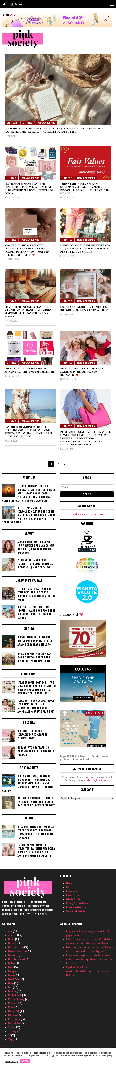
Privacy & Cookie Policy (77, 903)
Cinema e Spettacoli (17, 951)
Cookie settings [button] (11, 1061)
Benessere (12, 122)
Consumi (12, 955)
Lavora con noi (72, 895)
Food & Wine (14, 979)
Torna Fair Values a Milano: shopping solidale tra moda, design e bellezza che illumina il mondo (84, 188)
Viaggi (11, 1039)
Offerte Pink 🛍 (73, 899)
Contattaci (71, 887)
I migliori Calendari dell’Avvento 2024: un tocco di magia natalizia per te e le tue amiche (85, 248)
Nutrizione (13, 1015)
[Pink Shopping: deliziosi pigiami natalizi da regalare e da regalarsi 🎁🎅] (85, 348)
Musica (11, 1007)
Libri (10, 987)
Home (69, 883)
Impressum (71, 891)
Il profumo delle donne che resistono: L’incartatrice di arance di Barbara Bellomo (87, 971)
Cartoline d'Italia (16, 947)
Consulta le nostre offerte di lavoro (87, 514)
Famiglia (12, 971)
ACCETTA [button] (25, 1061)
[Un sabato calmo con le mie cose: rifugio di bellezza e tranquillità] (85, 286)
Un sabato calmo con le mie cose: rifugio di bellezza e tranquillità (85, 308)
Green (11, 983)
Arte (10, 931)
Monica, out (13, 1003)
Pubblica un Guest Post (77, 907)
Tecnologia (13, 1031)
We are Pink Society (75, 911)
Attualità (12, 935)
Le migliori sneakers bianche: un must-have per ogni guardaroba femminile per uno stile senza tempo (28, 311)
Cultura (11, 963)
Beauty (11, 939)
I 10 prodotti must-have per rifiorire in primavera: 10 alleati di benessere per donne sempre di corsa (29, 188)
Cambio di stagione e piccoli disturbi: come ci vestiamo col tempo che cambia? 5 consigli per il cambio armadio (29, 431)
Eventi (11, 967)
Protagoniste (14, 1019)
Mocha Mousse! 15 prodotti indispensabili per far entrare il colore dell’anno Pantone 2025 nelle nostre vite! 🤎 (28, 250)
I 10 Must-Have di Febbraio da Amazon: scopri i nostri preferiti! (29, 370)
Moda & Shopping (46, 122)
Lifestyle (27, 122)
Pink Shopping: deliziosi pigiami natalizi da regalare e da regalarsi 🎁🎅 (83, 371)
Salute (11, 1027)
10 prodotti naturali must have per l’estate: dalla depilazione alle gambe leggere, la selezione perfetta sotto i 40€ (54, 130)
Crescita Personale (17, 959)
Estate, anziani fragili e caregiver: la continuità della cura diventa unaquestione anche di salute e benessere (89, 959)
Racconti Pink (14, 1023)
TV (9, 1035)
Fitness (11, 975)
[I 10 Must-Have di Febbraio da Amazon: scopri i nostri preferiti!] (30, 348)
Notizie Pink (13, 1011)
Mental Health (14, 995)
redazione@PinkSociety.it (98, 780)
